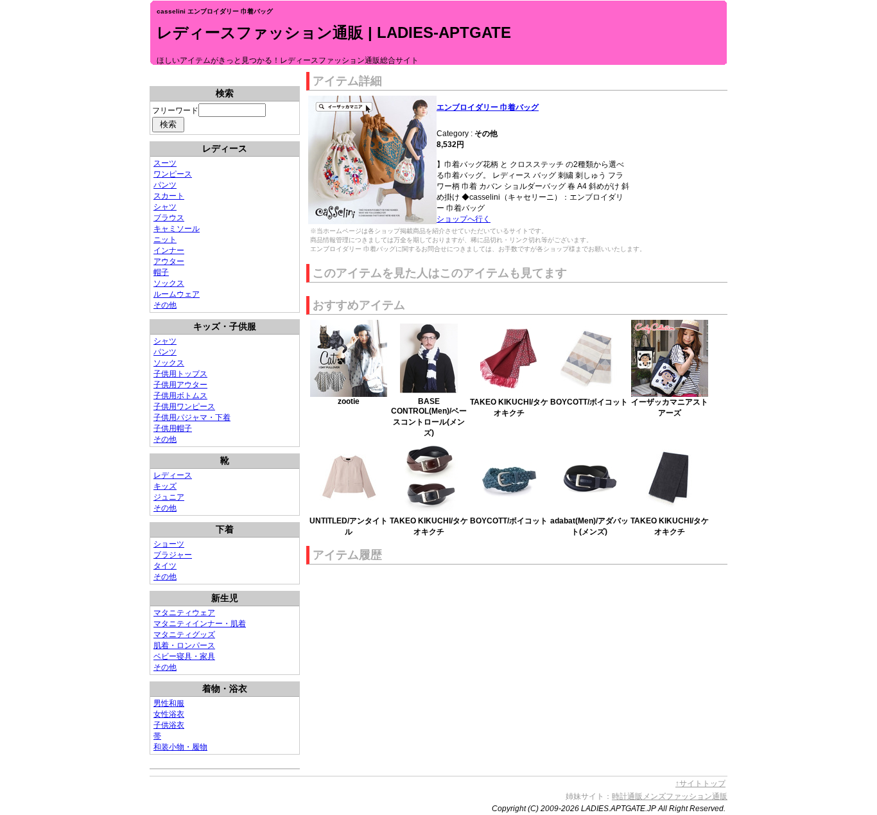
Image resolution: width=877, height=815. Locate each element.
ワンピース (172, 174)
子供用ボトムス (180, 395)
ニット (165, 239)
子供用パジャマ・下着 (191, 417)
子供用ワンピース (184, 406)
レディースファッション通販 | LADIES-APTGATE (334, 32)
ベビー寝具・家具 (184, 656)
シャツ (165, 206)
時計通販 (627, 796)
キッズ (165, 486)
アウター (168, 261)
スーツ (165, 163)
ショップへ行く (464, 219)
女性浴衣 (168, 714)
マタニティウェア (184, 612)
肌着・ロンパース (184, 645)
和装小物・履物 (180, 746)
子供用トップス (180, 373)
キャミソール (176, 228)
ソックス (168, 283)
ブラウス (168, 217)
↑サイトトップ (700, 783)
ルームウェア (176, 294)
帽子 (161, 272)
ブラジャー (172, 554)
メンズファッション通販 (685, 796)
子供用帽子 (172, 428)
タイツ (165, 565)
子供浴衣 (168, 725)
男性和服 (168, 703)
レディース (172, 475)
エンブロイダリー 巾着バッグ (488, 107)
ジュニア (168, 497)
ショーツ (168, 543)
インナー (168, 250)
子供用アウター (180, 384)
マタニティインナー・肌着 (199, 623)
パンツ (165, 184)
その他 (165, 305)
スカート (168, 195)
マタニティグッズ (184, 634)
